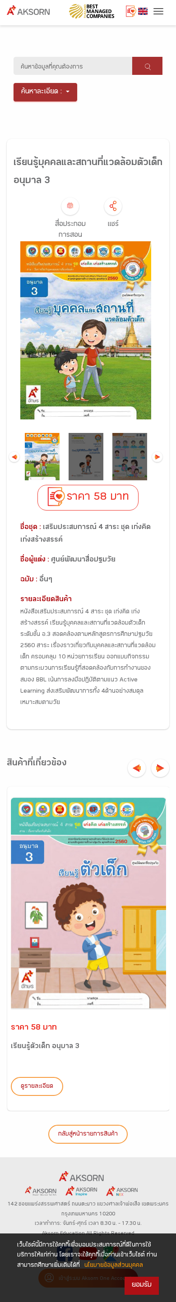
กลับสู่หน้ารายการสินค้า (88, 1134)
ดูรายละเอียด (37, 1087)
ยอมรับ (142, 1285)
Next (157, 456)
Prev (14, 456)
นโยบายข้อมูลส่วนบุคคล (113, 1266)
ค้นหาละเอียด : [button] (41, 92)
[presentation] (137, 768)
